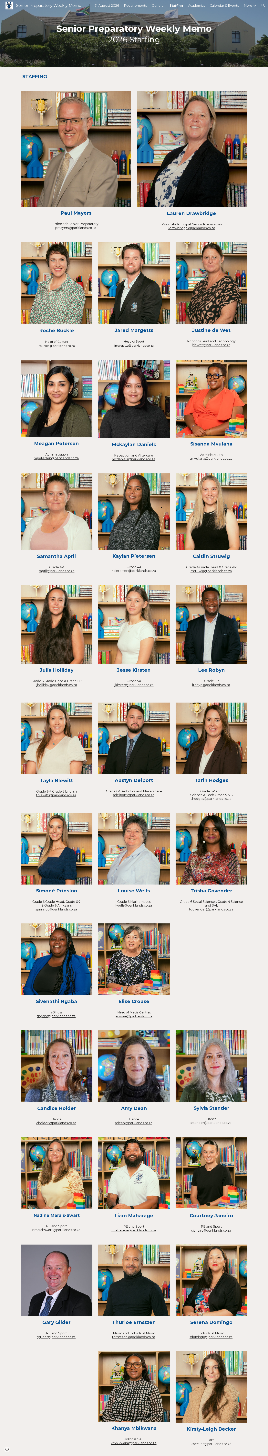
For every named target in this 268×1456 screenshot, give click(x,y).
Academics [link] (196, 5)
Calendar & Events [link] (224, 5)
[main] (134, 33)
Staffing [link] (176, 5)
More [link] (248, 5)
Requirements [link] (135, 5)
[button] (263, 5)
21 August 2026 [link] (107, 5)
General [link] (158, 5)
